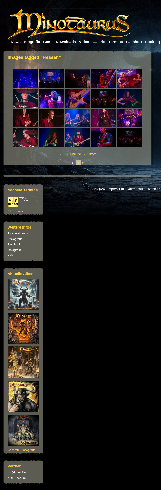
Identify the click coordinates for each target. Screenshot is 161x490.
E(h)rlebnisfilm (17, 472)
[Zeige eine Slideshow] (78, 154)
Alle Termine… (17, 211)
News (16, 42)
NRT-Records (17, 477)
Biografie (32, 42)
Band (48, 42)
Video (84, 42)
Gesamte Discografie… (23, 450)
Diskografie (15, 239)
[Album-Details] (24, 411)
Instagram (14, 250)
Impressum (116, 189)
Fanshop (134, 42)
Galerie (98, 42)
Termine (115, 42)
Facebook (14, 244)
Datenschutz (136, 189)
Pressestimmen (18, 233)
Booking (152, 42)
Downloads (66, 42)
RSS (10, 255)
